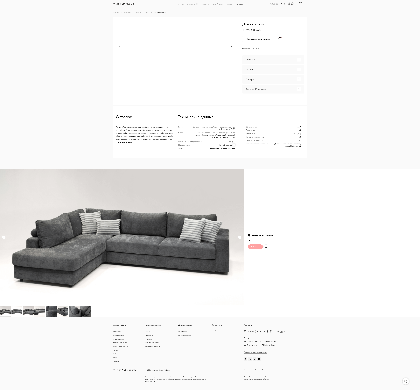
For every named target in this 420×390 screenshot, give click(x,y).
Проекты (205, 4)
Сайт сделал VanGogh (253, 370)
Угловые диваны (118, 339)
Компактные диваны (120, 346)
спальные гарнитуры (152, 346)
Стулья (115, 354)
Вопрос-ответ (218, 325)
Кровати (116, 361)
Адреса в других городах (255, 352)
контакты (240, 4)
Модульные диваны (120, 343)
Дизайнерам (218, 4)
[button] (273, 59)
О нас (214, 330)
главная (116, 13)
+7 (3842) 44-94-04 (278, 4)
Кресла (115, 350)
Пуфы (115, 357)
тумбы (147, 331)
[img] (124, 4)
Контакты (248, 325)
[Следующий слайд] (239, 237)
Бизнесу (230, 4)
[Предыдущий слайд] (3, 237)
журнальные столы (152, 343)
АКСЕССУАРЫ (182, 331)
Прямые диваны (118, 335)
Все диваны (117, 331)
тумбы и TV (149, 335)
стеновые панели (184, 335)
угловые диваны (142, 13)
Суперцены (191, 4)
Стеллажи (148, 339)
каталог (181, 4)
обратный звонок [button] (281, 332)
